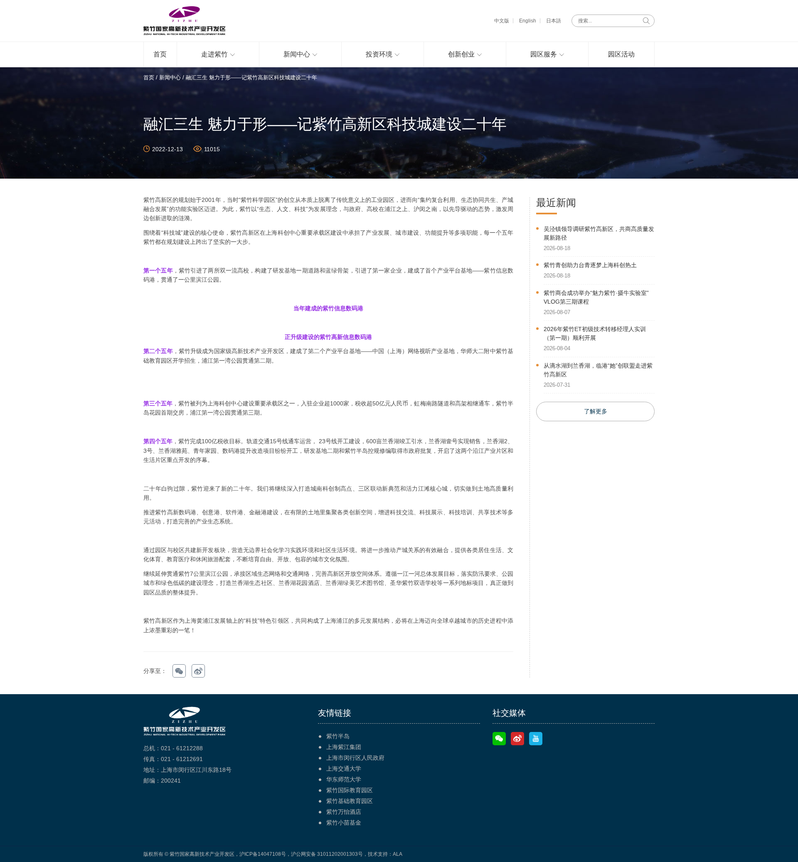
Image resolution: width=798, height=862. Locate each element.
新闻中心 (170, 77)
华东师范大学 (343, 779)
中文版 (501, 21)
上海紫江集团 (343, 747)
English (527, 21)
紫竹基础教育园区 (349, 801)
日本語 (553, 21)
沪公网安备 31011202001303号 (327, 854)
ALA (397, 854)
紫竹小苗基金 (343, 822)
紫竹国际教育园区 (349, 790)
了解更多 (595, 411)
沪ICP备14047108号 (262, 854)
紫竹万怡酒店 (343, 811)
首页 (148, 77)
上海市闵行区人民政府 (355, 757)
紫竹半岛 (338, 736)
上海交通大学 (343, 768)
